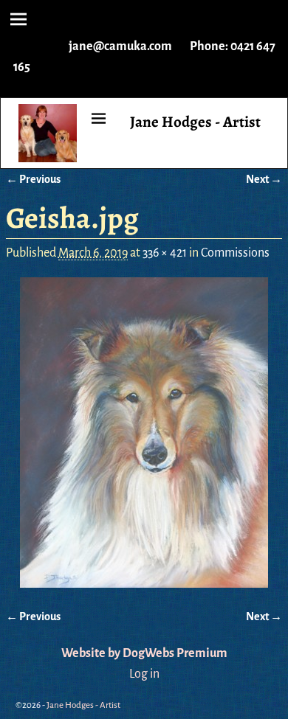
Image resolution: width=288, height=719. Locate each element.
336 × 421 (165, 253)
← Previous (33, 179)
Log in (144, 674)
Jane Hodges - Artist (195, 121)
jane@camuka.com (120, 46)
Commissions (235, 253)
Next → (264, 179)
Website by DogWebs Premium (144, 653)
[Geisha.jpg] (144, 432)
